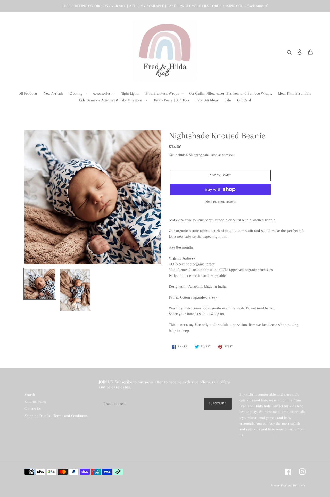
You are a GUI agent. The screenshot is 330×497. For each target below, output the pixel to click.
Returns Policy (35, 401)
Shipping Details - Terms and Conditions (56, 415)
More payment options (220, 201)
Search (29, 394)
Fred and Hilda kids (293, 485)
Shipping (195, 155)
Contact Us (32, 409)
